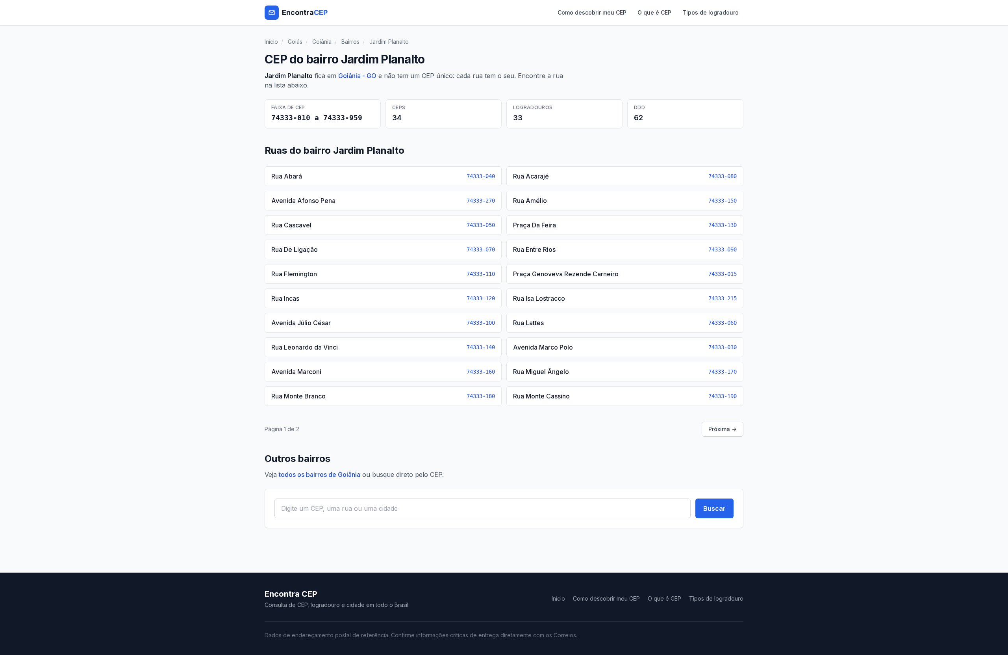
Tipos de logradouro (710, 12)
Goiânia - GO (357, 76)
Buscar (714, 508)
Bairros (350, 41)
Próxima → (722, 429)
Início (271, 41)
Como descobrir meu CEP (592, 12)
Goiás (295, 41)
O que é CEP (654, 12)
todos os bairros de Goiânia (319, 474)
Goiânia (322, 41)
